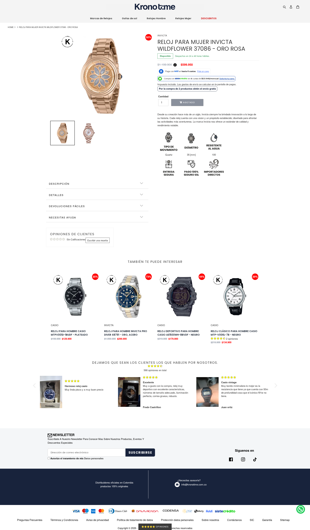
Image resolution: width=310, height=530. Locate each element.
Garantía (267, 520)
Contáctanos (234, 520)
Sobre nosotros (210, 520)
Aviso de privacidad (97, 520)
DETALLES (56, 195)
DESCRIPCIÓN (59, 183)
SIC (252, 520)
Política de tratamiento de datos (135, 520)
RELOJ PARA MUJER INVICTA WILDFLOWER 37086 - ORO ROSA (48, 27)
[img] (155, 366)
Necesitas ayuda (62, 217)
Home (11, 27)
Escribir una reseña (97, 240)
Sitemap (285, 520)
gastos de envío (190, 84)
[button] (35, 385)
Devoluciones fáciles (67, 206)
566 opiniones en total (155, 370)
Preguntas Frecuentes (29, 520)
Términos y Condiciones (64, 520)
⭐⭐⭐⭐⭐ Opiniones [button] (155, 526)
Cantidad (163, 96)
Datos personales (93, 458)
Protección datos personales (177, 520)
